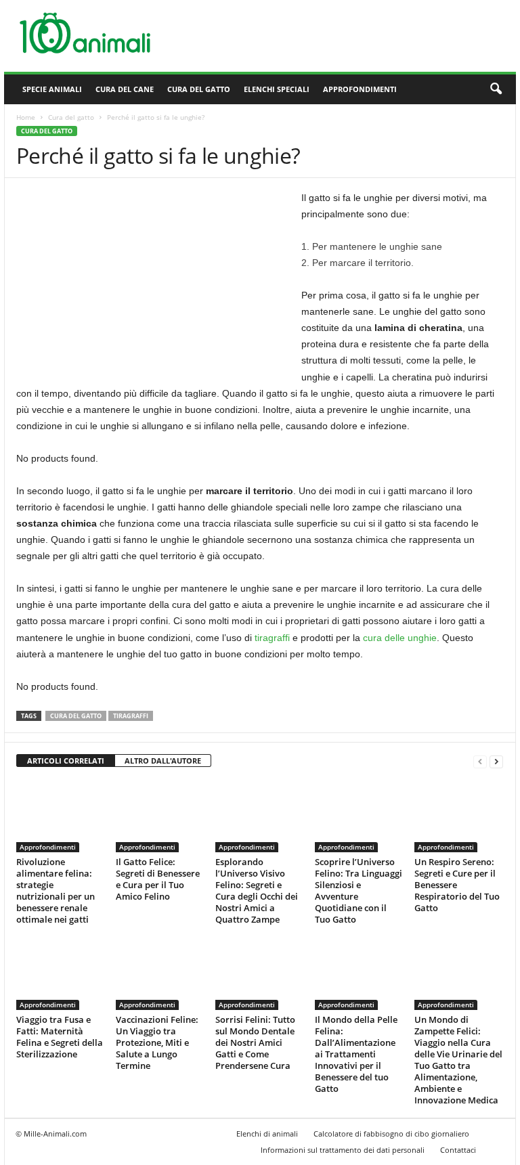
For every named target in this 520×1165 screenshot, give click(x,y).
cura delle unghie (400, 637)
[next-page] (496, 761)
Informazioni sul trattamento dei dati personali (343, 1150)
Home (25, 117)
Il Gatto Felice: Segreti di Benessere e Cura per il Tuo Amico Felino (158, 879)
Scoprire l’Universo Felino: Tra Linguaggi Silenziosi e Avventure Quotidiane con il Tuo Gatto (358, 890)
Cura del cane (124, 89)
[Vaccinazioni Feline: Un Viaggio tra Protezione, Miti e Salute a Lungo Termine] (160, 973)
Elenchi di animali (267, 1133)
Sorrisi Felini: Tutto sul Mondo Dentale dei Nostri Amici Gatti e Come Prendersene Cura (255, 1042)
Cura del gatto (198, 89)
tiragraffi (272, 637)
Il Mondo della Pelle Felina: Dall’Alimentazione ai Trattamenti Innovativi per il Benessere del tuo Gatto (356, 1054)
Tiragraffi (130, 715)
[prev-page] (480, 761)
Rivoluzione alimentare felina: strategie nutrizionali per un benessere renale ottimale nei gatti (55, 890)
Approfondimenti (360, 89)
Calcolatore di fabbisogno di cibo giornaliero (391, 1133)
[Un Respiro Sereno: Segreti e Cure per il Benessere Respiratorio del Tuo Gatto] (458, 815)
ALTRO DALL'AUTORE (163, 760)
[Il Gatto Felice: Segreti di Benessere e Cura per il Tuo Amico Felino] (160, 815)
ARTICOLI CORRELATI (65, 760)
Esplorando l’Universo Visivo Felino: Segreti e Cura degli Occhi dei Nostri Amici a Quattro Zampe (256, 890)
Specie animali (52, 89)
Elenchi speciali (276, 89)
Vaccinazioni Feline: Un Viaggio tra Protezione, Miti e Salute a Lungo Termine (157, 1042)
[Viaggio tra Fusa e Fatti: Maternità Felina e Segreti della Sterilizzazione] (60, 973)
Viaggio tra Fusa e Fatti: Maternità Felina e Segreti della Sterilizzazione (59, 1036)
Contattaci (458, 1150)
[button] (496, 89)
